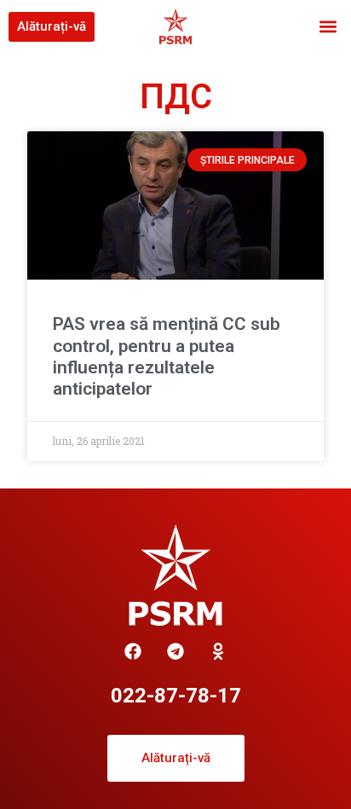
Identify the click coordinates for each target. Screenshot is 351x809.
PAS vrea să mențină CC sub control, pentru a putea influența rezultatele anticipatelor (166, 356)
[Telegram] (175, 651)
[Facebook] (133, 651)
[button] (328, 27)
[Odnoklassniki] (218, 651)
